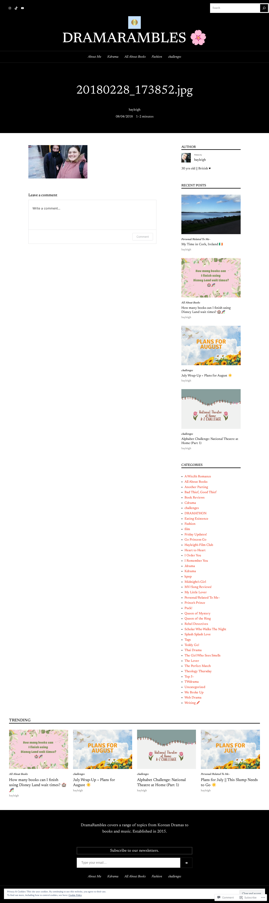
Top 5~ (189, 676)
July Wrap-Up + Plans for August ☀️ (206, 375)
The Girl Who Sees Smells (202, 655)
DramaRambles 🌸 (134, 39)
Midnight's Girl (195, 582)
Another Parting (196, 487)
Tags (188, 639)
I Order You (193, 555)
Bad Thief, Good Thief (200, 492)
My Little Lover (196, 592)
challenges (187, 370)
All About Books (190, 302)
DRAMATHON (196, 513)
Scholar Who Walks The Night (205, 629)
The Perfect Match (198, 666)
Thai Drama (193, 650)
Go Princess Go (195, 539)
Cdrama (190, 503)
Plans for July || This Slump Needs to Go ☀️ (229, 782)
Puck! (188, 608)
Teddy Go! (192, 645)
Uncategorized (195, 687)
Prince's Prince (195, 603)
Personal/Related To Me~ (196, 239)
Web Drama (193, 697)
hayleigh (134, 109)
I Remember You (196, 560)
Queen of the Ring (198, 618)
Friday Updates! (196, 534)
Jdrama (190, 566)
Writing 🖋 (192, 703)
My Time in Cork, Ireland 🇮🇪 (202, 244)
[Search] (264, 8)
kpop (188, 576)
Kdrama (190, 571)
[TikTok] (16, 8)
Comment (142, 236)
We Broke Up (194, 692)
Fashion (190, 524)
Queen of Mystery (198, 613)
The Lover (192, 661)
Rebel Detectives (196, 624)
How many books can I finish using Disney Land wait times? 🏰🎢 (206, 310)
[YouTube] (22, 8)
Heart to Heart (195, 550)
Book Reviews (194, 497)
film (187, 529)
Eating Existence (196, 518)
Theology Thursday (198, 671)
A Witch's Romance (198, 476)
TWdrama (192, 681)
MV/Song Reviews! (198, 587)
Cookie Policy (75, 895)
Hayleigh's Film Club (199, 545)
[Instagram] (9, 8)
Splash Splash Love (198, 634)
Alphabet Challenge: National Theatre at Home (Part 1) (209, 441)
